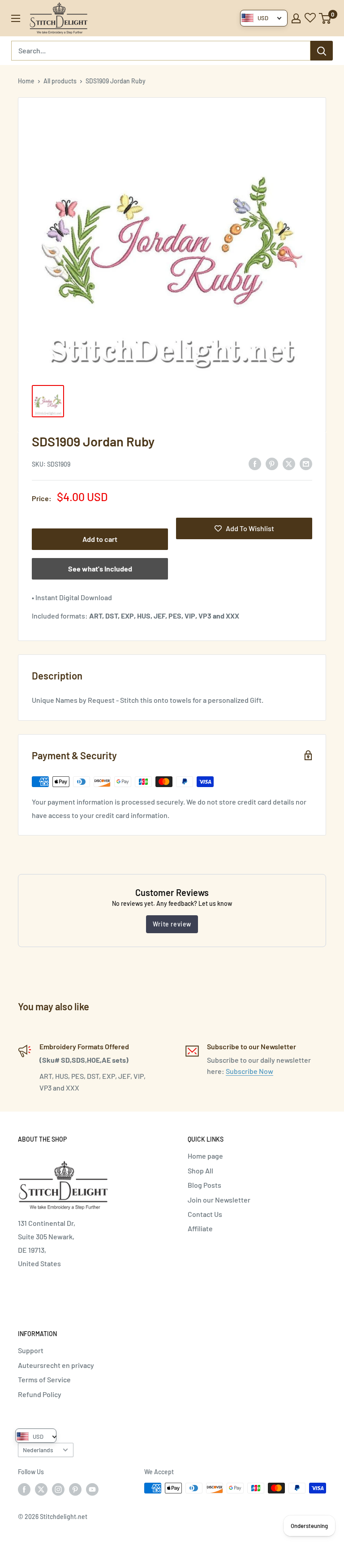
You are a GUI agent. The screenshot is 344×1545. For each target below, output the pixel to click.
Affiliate (200, 1228)
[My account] (296, 18)
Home (26, 81)
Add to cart (99, 539)
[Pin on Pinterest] (272, 463)
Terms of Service (44, 1379)
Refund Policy (39, 1394)
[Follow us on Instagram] (58, 1489)
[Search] (321, 51)
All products (60, 81)
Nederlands (38, 1450)
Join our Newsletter (219, 1199)
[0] (325, 18)
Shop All (200, 1170)
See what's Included (100, 568)
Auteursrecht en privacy (56, 1365)
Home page (205, 1155)
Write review (172, 924)
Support (30, 1350)
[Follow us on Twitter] (41, 1489)
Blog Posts (204, 1185)
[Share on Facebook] (255, 463)
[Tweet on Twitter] (289, 463)
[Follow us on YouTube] (92, 1489)
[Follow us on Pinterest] (75, 1489)
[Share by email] (306, 463)
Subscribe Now (249, 1071)
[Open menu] (15, 18)
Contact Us (205, 1214)
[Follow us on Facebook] (24, 1489)
